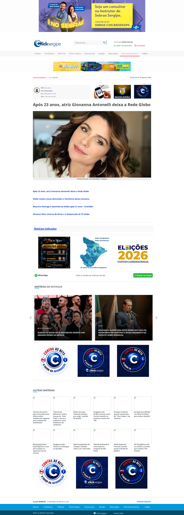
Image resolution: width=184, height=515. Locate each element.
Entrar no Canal (144, 275)
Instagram (140, 46)
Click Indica (75, 53)
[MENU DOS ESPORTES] (122, 91)
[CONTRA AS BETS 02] (54, 360)
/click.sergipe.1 (101, 513)
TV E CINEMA (53, 78)
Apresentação (144, 501)
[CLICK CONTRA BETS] (142, 91)
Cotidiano (49, 53)
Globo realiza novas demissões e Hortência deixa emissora (61, 199)
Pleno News (49, 91)
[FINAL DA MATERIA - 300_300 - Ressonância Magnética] (54, 252)
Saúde (102, 53)
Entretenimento (129, 53)
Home (38, 53)
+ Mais (144, 53)
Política (61, 53)
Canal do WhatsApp (124, 46)
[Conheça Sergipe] (94, 252)
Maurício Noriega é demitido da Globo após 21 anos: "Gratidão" (63, 206)
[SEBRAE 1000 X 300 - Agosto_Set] (92, 16)
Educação (113, 53)
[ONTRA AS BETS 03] (94, 360)
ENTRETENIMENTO (40, 78)
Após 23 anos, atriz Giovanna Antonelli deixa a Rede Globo (61, 191)
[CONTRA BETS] (133, 360)
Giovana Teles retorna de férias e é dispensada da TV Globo (61, 214)
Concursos (89, 53)
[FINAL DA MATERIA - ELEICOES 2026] (133, 252)
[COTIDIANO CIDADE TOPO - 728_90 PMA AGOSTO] (92, 66)
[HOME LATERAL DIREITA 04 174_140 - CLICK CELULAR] (102, 91)
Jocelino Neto (119, 513)
